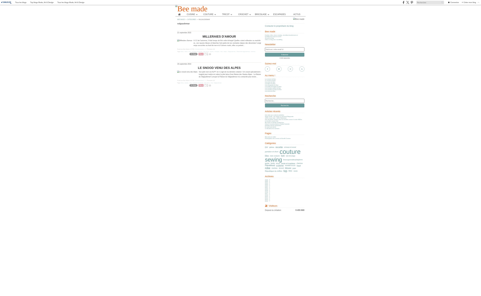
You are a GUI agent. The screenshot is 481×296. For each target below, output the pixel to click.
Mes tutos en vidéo (270, 137)
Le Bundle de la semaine (272, 128)
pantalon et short (271, 152)
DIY (266, 147)
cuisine (280, 165)
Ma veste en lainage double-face (274, 122)
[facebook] (403, 2)
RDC (290, 171)
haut (299, 166)
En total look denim (270, 127)
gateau (271, 147)
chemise (299, 163)
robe (267, 168)
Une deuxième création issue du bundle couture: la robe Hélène (283, 119)
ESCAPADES (279, 14)
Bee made (181, 19)
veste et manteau (288, 163)
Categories (191, 19)
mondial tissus (290, 165)
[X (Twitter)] (407, 2)
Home (179, 14)
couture (290, 152)
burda (273, 163)
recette (279, 147)
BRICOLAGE (261, 14)
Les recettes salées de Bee (273, 88)
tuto (283, 156)
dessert (281, 168)
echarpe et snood (290, 147)
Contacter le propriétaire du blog (279, 26)
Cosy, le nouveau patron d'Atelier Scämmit (277, 124)
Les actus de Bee (270, 82)
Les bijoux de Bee (270, 83)
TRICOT (226, 14)
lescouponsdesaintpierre (293, 160)
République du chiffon (273, 171)
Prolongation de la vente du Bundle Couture (278, 138)
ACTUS (296, 14)
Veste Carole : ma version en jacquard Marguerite (279, 116)
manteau (275, 168)
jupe (294, 168)
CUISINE (191, 14)
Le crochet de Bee (270, 80)
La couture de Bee (270, 79)
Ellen (267, 156)
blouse (288, 168)
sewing (273, 159)
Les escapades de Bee (271, 85)
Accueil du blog (269, 38)
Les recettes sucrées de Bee (273, 89)
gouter (267, 163)
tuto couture (275, 156)
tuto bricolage (290, 156)
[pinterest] (411, 2)
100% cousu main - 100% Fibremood (275, 118)
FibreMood (270, 166)
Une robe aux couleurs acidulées (274, 115)
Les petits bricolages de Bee (273, 86)
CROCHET (243, 14)
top (285, 171)
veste (295, 171)
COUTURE (208, 14)
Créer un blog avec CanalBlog (273, 39)
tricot (278, 163)
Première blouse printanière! (273, 125)
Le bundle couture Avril (271, 121)
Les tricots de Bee (270, 91)
